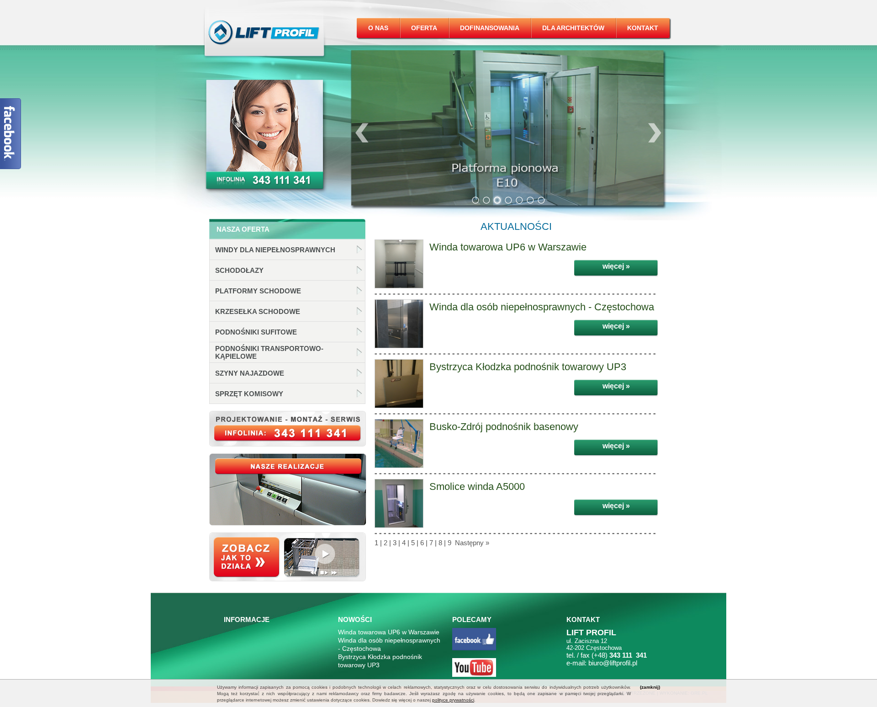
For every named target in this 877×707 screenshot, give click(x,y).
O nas (378, 28)
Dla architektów (573, 28)
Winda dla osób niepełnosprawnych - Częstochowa (541, 307)
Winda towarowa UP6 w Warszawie (507, 247)
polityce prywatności (453, 699)
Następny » (471, 543)
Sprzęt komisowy (249, 394)
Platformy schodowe (258, 291)
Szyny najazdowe (249, 373)
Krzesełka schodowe (257, 311)
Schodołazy (239, 270)
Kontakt (642, 28)
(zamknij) (650, 687)
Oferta (424, 28)
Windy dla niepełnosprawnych (275, 250)
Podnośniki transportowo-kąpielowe (269, 352)
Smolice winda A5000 (477, 486)
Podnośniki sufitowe (256, 332)
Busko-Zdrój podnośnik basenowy (503, 426)
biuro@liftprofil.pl (612, 663)
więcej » (616, 266)
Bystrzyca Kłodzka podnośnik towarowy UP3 (527, 366)
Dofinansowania (489, 28)
